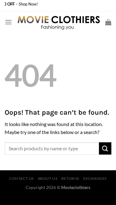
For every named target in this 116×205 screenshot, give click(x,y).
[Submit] (105, 148)
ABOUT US (48, 178)
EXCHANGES (95, 178)
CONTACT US (21, 178)
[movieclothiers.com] (59, 22)
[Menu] (8, 22)
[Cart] (108, 22)
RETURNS (70, 178)
